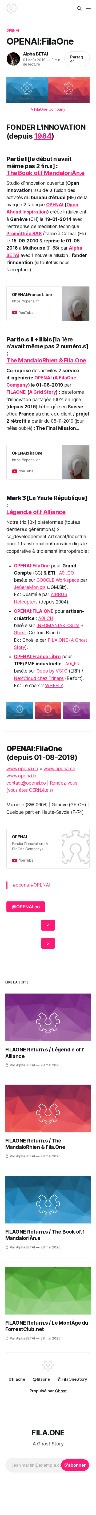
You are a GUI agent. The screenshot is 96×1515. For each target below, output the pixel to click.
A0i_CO (66, 573)
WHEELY (54, 685)
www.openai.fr (21, 775)
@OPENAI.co (25, 906)
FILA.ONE (58, 640)
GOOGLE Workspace (58, 580)
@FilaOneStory (72, 1379)
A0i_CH (45, 618)
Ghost (20, 632)
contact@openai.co (26, 783)
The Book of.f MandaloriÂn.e (45, 172)
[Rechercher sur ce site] (79, 8)
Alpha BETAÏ (35, 54)
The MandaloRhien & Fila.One (46, 360)
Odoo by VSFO (52, 671)
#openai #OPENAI (31, 885)
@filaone (41, 1379)
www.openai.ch (59, 768)
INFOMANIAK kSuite (58, 625)
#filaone (17, 1379)
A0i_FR (72, 663)
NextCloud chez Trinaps (39, 678)
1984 (43, 136)
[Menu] (88, 8)
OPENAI (12, 30)
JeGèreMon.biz (30, 587)
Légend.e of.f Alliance (36, 511)
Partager (76, 58)
